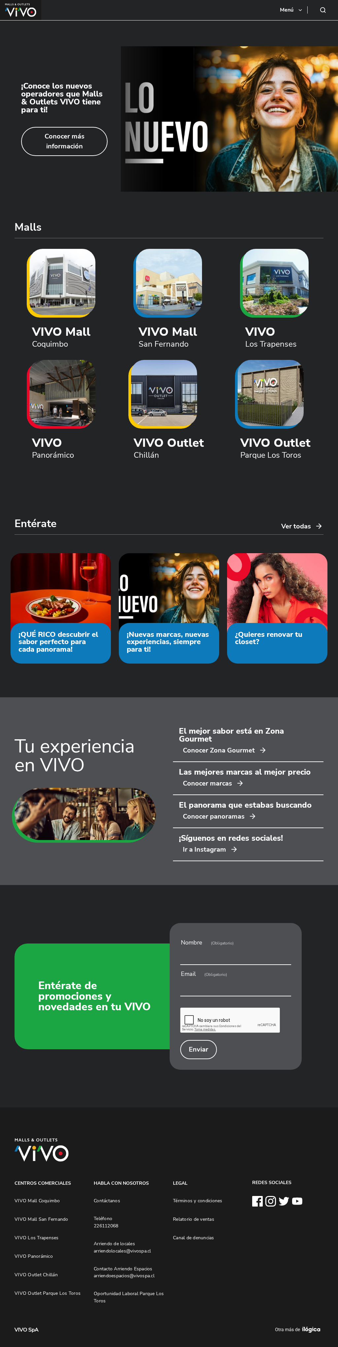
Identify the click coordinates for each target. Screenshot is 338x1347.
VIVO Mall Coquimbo (37, 1200)
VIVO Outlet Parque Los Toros (48, 1293)
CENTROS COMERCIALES (43, 1183)
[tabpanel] (169, 119)
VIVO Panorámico (34, 1256)
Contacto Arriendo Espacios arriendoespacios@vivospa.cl (124, 1272)
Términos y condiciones (197, 1200)
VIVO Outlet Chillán (36, 1274)
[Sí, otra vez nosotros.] (298, 1330)
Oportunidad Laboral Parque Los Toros (129, 1297)
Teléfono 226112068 (106, 1222)
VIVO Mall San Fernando (41, 1219)
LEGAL (180, 1183)
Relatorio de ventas (193, 1219)
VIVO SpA (27, 1329)
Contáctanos (107, 1200)
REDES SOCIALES (271, 1182)
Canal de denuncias (193, 1237)
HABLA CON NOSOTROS (121, 1183)
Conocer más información (64, 141)
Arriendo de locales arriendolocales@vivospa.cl (122, 1247)
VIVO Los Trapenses (37, 1237)
